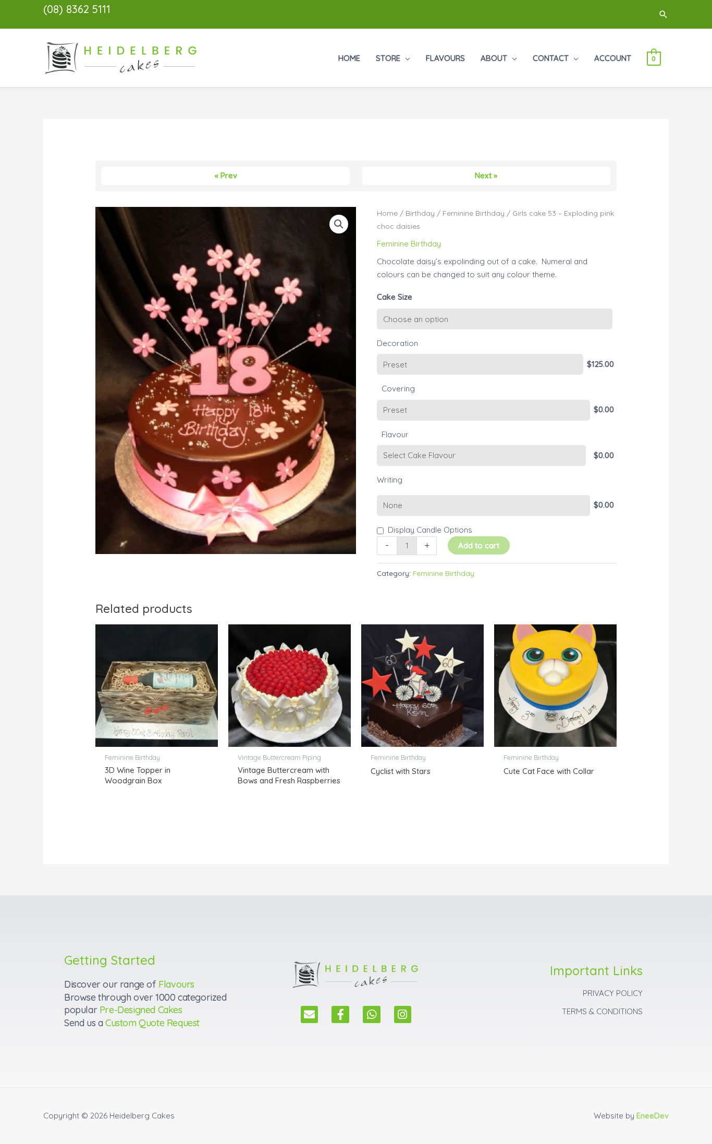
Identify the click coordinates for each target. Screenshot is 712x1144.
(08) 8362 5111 (77, 9)
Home (387, 212)
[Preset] (480, 364)
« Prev (226, 175)
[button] (663, 14)
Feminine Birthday (474, 212)
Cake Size (394, 297)
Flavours (176, 984)
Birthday (420, 212)
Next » (486, 175)
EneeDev (652, 1116)
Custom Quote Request (152, 1023)
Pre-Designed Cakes (141, 1010)
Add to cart (478, 545)
